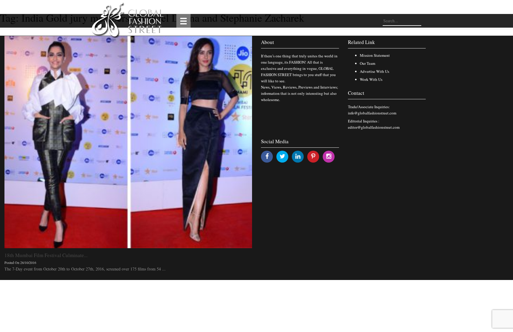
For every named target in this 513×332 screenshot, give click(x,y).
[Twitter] (282, 156)
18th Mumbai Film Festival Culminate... (46, 255)
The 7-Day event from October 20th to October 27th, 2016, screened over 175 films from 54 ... (85, 269)
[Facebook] (267, 156)
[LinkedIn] (297, 156)
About (267, 42)
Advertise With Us (374, 71)
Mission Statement (375, 55)
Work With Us (371, 79)
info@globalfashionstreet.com (372, 113)
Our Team (367, 63)
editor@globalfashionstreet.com (374, 127)
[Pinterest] (313, 156)
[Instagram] (328, 156)
